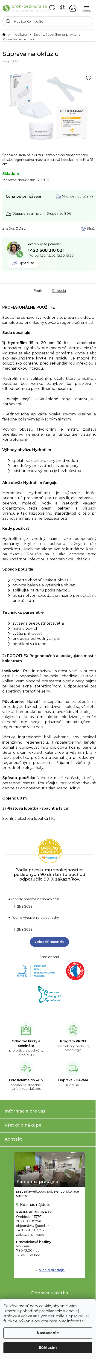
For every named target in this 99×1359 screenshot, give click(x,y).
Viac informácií (72, 1321)
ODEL (21, 228)
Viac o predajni (52, 1270)
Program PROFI (73, 1041)
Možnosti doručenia (77, 196)
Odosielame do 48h (26, 1080)
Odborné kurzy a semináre (26, 1043)
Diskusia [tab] (59, 290)
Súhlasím (48, 1347)
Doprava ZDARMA (73, 1080)
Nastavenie (48, 1333)
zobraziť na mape (30, 1234)
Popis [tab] (38, 290)
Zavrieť (34, 229)
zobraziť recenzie (49, 942)
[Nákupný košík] (72, 8)
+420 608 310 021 (46, 250)
